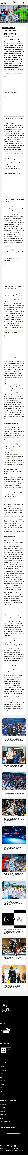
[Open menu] (2, 3)
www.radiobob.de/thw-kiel (10, 450)
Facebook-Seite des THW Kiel (12, 458)
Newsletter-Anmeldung (13, 1133)
